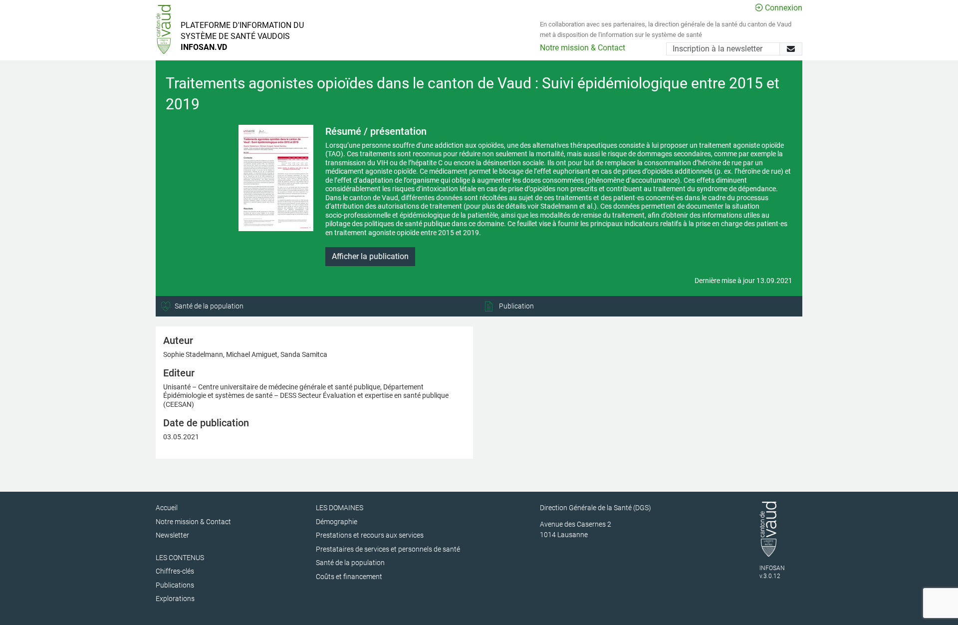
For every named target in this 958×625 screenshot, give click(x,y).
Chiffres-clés (175, 571)
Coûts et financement (349, 577)
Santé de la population (208, 306)
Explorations (175, 599)
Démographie (336, 522)
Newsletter (172, 535)
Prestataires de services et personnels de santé (388, 549)
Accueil (167, 508)
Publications (175, 585)
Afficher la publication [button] (370, 256)
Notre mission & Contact (582, 47)
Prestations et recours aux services (370, 535)
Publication (515, 306)
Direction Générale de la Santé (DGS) (595, 508)
